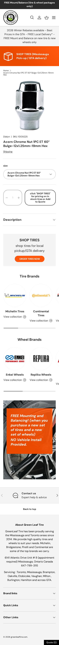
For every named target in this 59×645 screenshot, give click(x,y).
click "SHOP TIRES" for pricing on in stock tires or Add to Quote (40, 197)
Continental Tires (41, 313)
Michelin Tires (14, 311)
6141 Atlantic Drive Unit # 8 (21, 557)
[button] (46, 17)
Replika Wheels (41, 374)
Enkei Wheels (15, 374)
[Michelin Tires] (14, 295)
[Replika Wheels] (41, 358)
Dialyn (6, 136)
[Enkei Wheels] (14, 358)
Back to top (29, 509)
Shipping (7, 151)
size (5, 165)
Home (6, 71)
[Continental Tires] (41, 295)
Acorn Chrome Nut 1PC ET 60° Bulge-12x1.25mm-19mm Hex (28, 74)
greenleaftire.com (19, 637)
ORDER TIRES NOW (29, 258)
